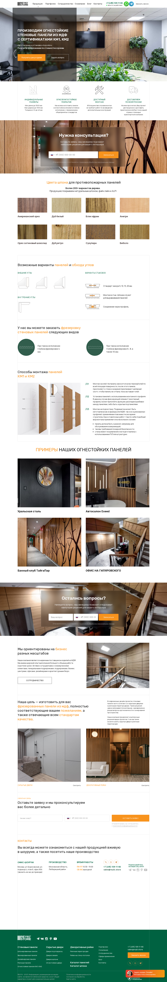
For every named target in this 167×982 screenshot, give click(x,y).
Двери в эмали (52, 955)
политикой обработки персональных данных (97, 162)
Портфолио (50, 3)
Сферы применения (107, 956)
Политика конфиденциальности (78, 974)
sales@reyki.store (112, 869)
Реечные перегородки (79, 951)
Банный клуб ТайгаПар (34, 570)
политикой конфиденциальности (125, 826)
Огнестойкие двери (54, 963)
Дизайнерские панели (27, 959)
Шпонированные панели (27, 951)
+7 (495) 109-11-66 (114, 3)
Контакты (98, 3)
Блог (89, 3)
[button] (142, 4)
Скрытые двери (54, 947)
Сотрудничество (65, 3)
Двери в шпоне (52, 959)
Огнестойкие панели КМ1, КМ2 (30, 966)
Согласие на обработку (75, 977)
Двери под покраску (54, 951)
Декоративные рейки (82, 947)
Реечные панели (24, 963)
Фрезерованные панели (27, 955)
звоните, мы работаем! (114, 5)
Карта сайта (71, 979)
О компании (80, 3)
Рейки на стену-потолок (80, 955)
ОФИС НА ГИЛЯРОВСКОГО (103, 570)
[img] (49, 755)
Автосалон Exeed (98, 511)
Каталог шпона (78, 965)
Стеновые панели (27, 947)
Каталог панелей (79, 962)
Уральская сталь (29, 511)
